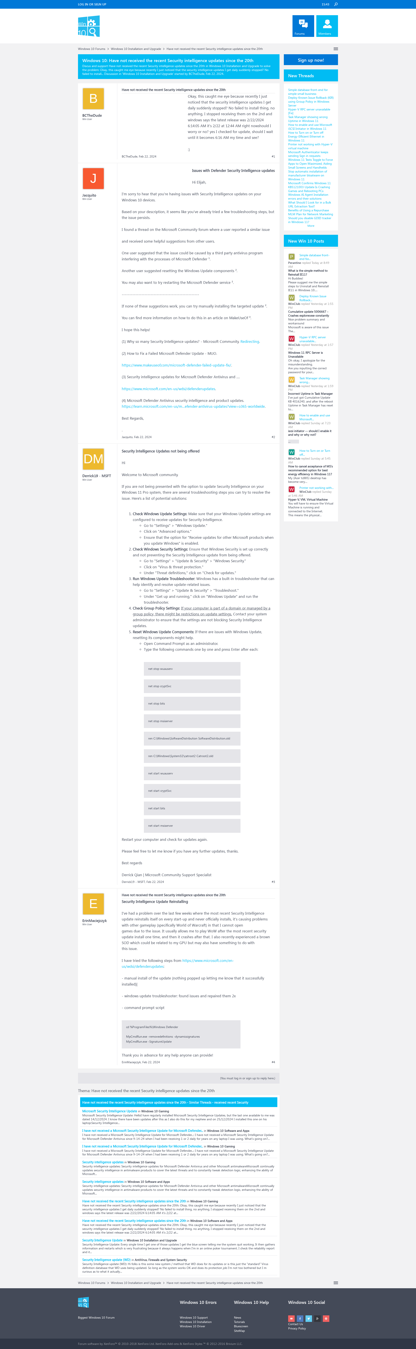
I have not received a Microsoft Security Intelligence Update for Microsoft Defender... (142, 1130)
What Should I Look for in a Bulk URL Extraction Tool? (309, 204)
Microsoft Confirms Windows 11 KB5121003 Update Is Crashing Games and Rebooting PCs (309, 187)
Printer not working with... (316, 488)
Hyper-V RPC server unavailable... (312, 339)
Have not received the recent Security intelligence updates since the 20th (134, 1201)
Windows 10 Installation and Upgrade (148, 74)
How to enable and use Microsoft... (314, 417)
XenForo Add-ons (167, 1344)
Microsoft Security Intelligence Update (109, 1111)
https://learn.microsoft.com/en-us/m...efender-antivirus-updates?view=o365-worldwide (193, 406)
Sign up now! (311, 60)
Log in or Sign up (92, 4)
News (237, 1317)
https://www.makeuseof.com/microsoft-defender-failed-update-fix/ (176, 365)
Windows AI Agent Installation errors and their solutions (308, 196)
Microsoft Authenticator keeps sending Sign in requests (308, 154)
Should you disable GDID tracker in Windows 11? (309, 220)
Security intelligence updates (103, 1162)
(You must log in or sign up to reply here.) (247, 1078)
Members (324, 33)
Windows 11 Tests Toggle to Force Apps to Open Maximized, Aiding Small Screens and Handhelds (310, 163)
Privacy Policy (297, 1328)
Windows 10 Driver (192, 1326)
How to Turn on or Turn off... (314, 453)
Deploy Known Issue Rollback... (312, 298)
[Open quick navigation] (336, 49)
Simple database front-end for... (314, 257)
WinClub (294, 304)
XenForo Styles (192, 1344)
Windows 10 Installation (196, 1322)
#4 (273, 1062)
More (310, 225)
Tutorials (239, 1322)
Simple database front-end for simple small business (308, 92)
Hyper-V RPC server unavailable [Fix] (309, 111)
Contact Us (295, 1324)
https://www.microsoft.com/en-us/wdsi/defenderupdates (168, 388)
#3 (273, 882)
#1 (273, 156)
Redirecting (249, 341)
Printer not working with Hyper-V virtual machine (310, 146)
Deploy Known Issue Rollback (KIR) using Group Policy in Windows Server (311, 101)
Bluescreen (241, 1326)
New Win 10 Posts (306, 241)
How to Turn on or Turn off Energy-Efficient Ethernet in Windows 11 (306, 136)
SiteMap (239, 1331)
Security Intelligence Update (102, 1240)
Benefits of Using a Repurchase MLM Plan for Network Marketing (310, 212)
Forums (300, 33)
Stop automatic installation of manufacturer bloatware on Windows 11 (307, 175)
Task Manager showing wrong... (314, 380)
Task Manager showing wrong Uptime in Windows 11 (308, 119)
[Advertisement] (154, 120)
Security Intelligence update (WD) (106, 1259)
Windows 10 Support (194, 1317)
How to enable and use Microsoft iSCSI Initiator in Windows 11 (310, 127)
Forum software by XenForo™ (116, 1344)
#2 (273, 437)
